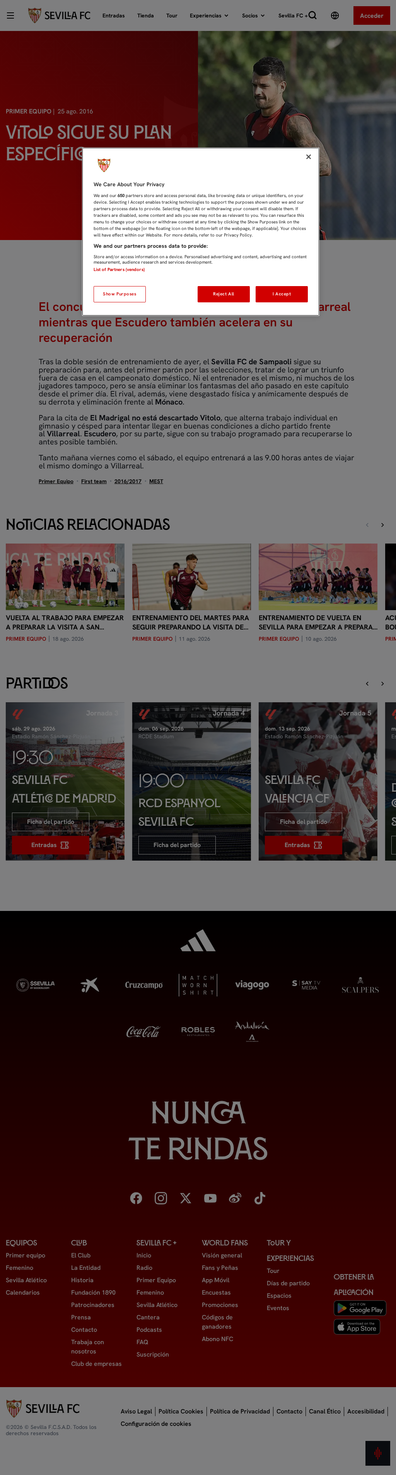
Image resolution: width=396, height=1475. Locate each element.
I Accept (282, 294)
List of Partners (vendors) (119, 269)
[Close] (308, 156)
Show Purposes (119, 294)
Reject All (223, 294)
